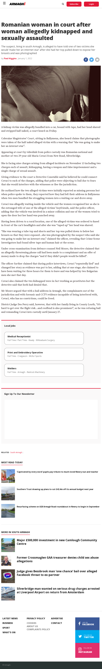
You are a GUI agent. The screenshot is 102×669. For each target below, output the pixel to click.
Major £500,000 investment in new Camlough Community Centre (57, 542)
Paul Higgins (10, 58)
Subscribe (74, 4)
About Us (32, 626)
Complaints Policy (38, 629)
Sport (6, 628)
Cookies (31, 623)
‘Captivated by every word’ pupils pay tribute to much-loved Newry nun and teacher (57, 472)
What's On (8, 632)
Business (7, 623)
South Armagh (16, 452)
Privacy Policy (36, 618)
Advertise (57, 618)
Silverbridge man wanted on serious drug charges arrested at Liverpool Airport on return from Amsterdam (58, 590)
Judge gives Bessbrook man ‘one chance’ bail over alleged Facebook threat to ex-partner (57, 573)
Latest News (10, 618)
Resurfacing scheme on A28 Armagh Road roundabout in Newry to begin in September (58, 506)
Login (91, 4)
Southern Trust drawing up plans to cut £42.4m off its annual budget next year (55, 489)
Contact (56, 623)
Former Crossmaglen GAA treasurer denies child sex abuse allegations (58, 559)
